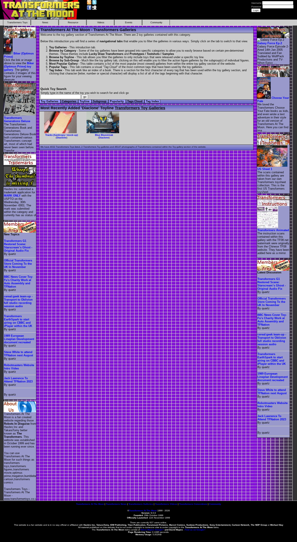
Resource (73, 22)
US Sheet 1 (264, 169)
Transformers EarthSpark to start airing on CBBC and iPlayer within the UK (18, 321)
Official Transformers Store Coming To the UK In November (18, 264)
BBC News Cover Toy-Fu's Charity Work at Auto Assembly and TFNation (18, 281)
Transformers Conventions (193, 504)
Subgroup (100, 101)
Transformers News (116, 504)
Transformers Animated (273, 230)
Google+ (159, 530)
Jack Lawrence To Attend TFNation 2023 (18, 380)
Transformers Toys (17, 22)
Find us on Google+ (195, 530)
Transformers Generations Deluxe (17, 119)
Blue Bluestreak (104, 135)
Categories (69, 101)
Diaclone (62, 137)
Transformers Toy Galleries (140, 108)
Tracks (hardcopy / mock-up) (61, 135)
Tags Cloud (135, 101)
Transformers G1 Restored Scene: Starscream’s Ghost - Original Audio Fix (18, 245)
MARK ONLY (12, 195)
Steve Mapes (147, 530)
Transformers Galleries (140, 504)
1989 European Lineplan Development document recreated (19, 339)
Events (128, 22)
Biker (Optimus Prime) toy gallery (19, 66)
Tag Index (152, 101)
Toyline (85, 101)
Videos (100, 22)
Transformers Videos (166, 504)
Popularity (117, 101)
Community (156, 22)
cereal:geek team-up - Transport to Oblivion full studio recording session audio (18, 301)
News (45, 22)
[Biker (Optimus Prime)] (8, 53)
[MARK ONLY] (20, 185)
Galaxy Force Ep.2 (269, 43)
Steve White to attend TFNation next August (18, 353)
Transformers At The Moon (90, 504)
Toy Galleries (50, 101)
